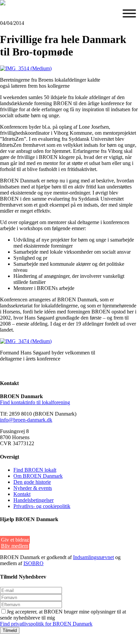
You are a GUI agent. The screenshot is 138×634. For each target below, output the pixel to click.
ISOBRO (33, 563)
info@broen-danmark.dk (26, 420)
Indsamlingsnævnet (93, 557)
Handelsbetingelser (33, 500)
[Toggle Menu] (129, 13)
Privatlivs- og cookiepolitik (41, 506)
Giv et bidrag (15, 540)
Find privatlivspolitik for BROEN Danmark (46, 624)
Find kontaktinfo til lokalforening (35, 402)
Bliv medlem (14, 546)
